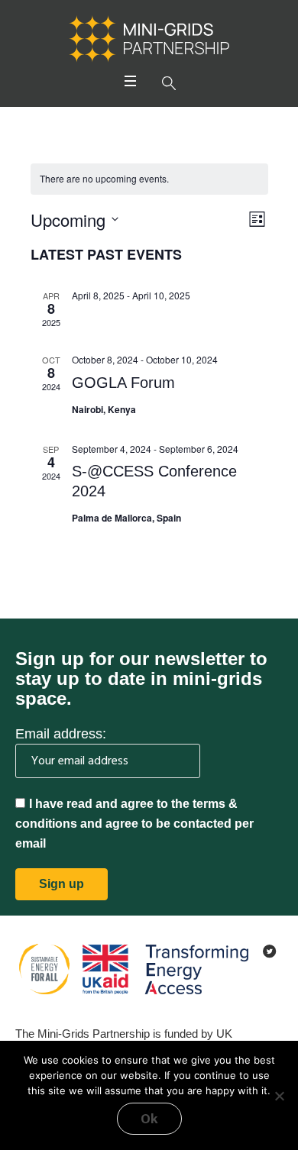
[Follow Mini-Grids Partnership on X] (269, 951)
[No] (279, 1095)
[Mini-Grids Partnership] (149, 39)
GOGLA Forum (123, 382)
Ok (149, 1118)
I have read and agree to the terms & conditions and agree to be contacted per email (134, 823)
